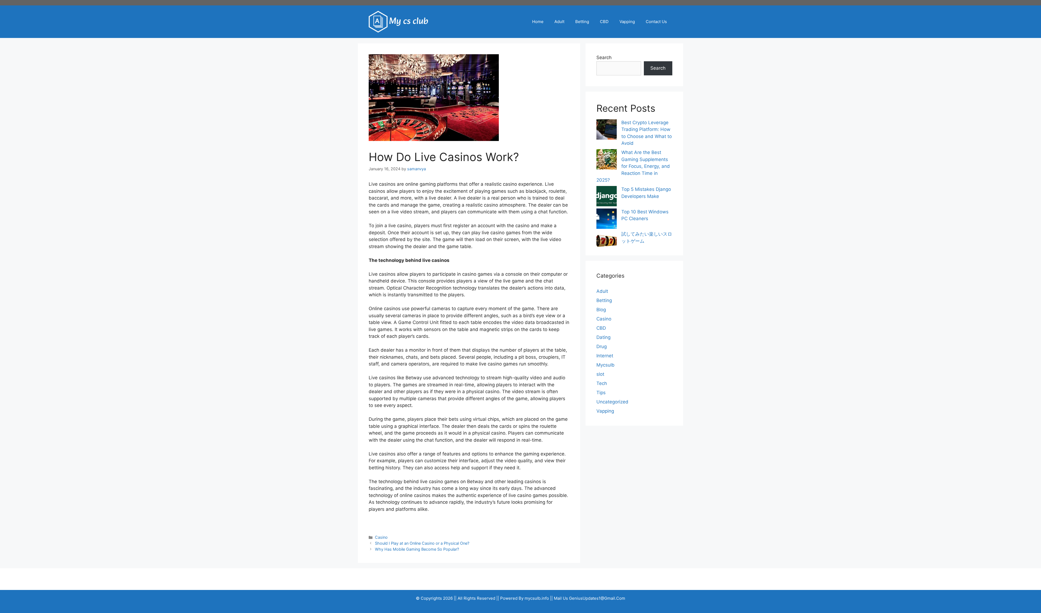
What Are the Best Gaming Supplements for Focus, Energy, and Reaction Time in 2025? (633, 166)
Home (538, 21)
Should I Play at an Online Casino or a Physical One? (422, 543)
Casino (381, 537)
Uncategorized (612, 402)
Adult (559, 21)
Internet (604, 355)
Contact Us (656, 21)
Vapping (627, 21)
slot (600, 374)
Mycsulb (605, 365)
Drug (601, 346)
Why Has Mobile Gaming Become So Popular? (417, 549)
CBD (604, 21)
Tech (601, 383)
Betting (582, 21)
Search (604, 57)
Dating (603, 337)
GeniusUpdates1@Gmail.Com (597, 598)
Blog (601, 309)
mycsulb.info (537, 598)
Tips (601, 392)
